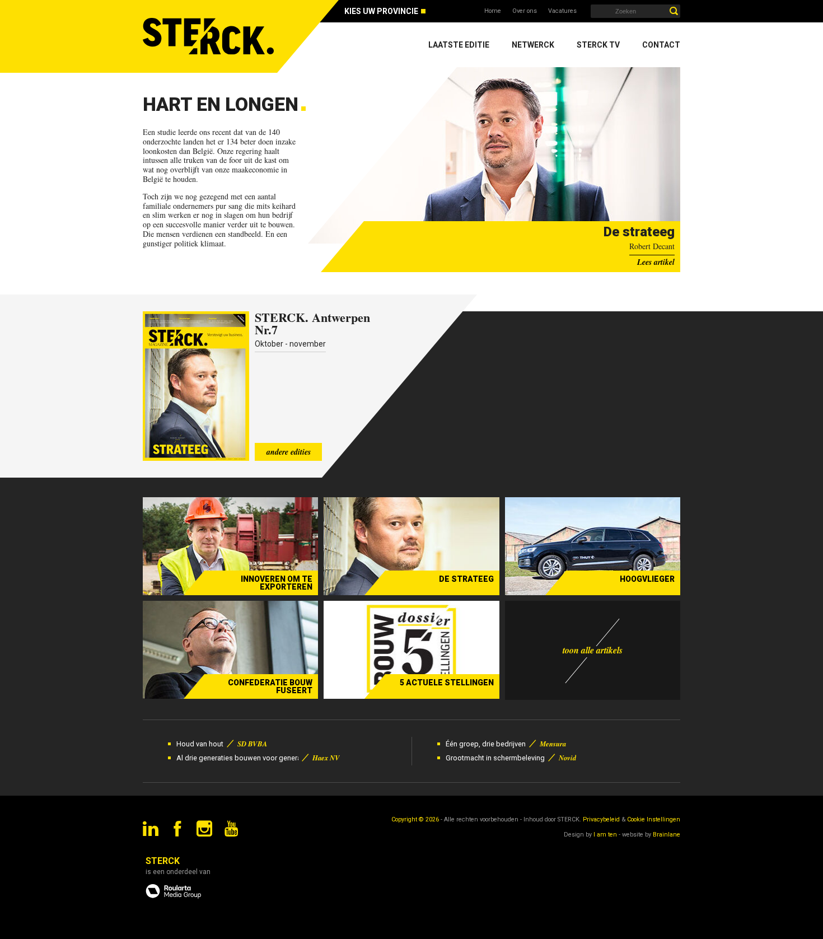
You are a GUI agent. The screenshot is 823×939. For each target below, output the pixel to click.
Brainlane (666, 834)
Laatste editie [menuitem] (458, 44)
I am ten (605, 834)
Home (492, 11)
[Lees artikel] (494, 155)
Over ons (524, 11)
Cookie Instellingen (653, 819)
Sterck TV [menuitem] (598, 44)
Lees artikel (656, 262)
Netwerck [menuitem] (533, 44)
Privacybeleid (601, 819)
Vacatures (562, 11)
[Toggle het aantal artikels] (592, 650)
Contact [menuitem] (661, 44)
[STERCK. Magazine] (210, 36)
